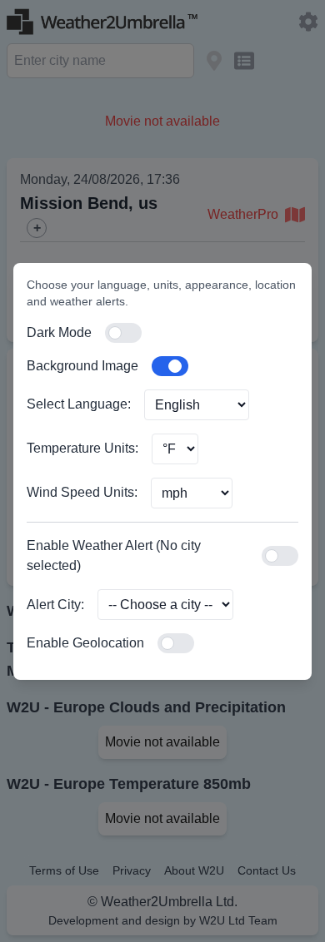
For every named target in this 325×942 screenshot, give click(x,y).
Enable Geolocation (85, 643)
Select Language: (79, 404)
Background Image (82, 366)
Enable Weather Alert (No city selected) (114, 555)
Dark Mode (59, 332)
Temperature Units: (82, 448)
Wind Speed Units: (82, 492)
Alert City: (55, 604)
